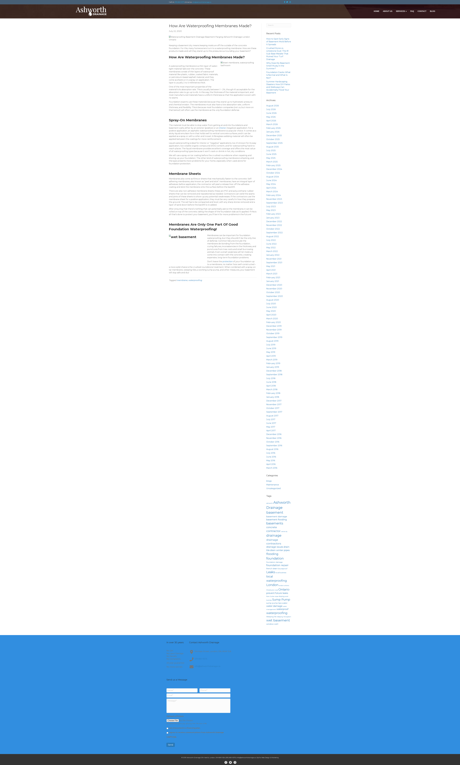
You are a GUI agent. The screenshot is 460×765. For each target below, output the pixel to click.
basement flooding (276, 519)
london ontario (284, 585)
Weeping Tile (271, 617)
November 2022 (274, 225)
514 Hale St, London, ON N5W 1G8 (213, 757)
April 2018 (271, 386)
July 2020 (271, 304)
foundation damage (274, 562)
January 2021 (272, 281)
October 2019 (272, 333)
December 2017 (274, 401)
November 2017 (274, 404)
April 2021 (271, 270)
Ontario (283, 589)
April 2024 (271, 188)
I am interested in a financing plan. (184, 728)
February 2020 (273, 322)
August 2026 (272, 106)
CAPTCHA (171, 737)
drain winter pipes (280, 550)
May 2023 (271, 210)
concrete (271, 527)
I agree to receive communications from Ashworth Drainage (196, 732)
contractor (273, 531)
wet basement (278, 620)
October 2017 (272, 408)
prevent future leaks (277, 593)
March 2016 (271, 468)
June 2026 (271, 113)
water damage (274, 606)
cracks (283, 531)
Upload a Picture (175, 716)
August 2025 (272, 147)
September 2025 (274, 143)
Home (376, 11)
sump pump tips (274, 603)
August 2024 (272, 177)
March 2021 (271, 274)
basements (274, 523)
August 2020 (272, 300)
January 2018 (272, 397)
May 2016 (270, 460)
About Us (387, 11)
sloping (281, 596)
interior (222, 128)
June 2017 (271, 423)
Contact (422, 11)
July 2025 (271, 150)
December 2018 (274, 371)
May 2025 (271, 158)
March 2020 (272, 318)
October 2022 (273, 229)
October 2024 (273, 173)
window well (272, 624)
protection (227, 261)
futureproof (282, 569)
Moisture (270, 590)
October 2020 (273, 292)
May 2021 (270, 266)
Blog (432, 11)
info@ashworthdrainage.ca (201, 2)
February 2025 (273, 165)
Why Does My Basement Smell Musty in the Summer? (278, 66)
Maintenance (272, 485)
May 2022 (271, 247)
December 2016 (273, 434)
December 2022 (274, 221)
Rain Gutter (270, 596)
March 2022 (272, 251)
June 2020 (271, 307)
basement (274, 512)
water (285, 603)
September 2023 (274, 203)
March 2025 (272, 162)
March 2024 (272, 191)
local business (281, 573)
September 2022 (274, 232)
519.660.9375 (179, 2)
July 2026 (271, 109)
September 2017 (274, 412)
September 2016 (274, 445)
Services (400, 11)
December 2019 (274, 326)
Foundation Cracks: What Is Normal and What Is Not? (278, 75)
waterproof (282, 609)
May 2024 (271, 184)
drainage (273, 535)
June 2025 (271, 154)
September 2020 (274, 296)
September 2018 (274, 374)
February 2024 (273, 195)
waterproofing (195, 280)
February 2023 (273, 214)
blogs (269, 481)
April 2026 (271, 121)
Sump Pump (281, 599)
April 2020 (271, 315)
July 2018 (270, 378)
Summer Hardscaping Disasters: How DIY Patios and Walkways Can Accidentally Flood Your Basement (278, 87)
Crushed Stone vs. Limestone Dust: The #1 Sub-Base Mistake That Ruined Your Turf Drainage (277, 53)
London (272, 585)
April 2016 (271, 464)
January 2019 (272, 367)
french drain (271, 568)
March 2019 (271, 360)
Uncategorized (273, 488)
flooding (272, 554)
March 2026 (272, 124)
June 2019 (271, 348)
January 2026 (272, 132)
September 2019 (274, 337)
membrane (182, 280)
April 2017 (271, 430)
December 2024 (274, 169)
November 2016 (273, 438)
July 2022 (271, 240)
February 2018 (273, 393)
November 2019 (274, 330)
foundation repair (277, 565)
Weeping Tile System (284, 617)
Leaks (270, 572)
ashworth (269, 503)
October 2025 (273, 139)
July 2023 (271, 206)
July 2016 (270, 453)
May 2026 (271, 117)
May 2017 (270, 427)
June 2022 (271, 244)
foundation (275, 558)
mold (276, 590)
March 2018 (271, 389)
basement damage (276, 516)
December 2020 (274, 285)
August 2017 (272, 416)
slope (276, 596)
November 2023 (274, 199)
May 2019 (270, 352)
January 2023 (272, 218)
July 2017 (270, 419)
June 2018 (271, 382)
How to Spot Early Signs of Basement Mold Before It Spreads (278, 42)
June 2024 (271, 180)
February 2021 (273, 277)
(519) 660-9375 (231, 757)
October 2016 (272, 442)
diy (286, 531)
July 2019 (270, 345)
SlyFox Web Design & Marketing (268, 757)
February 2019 (273, 363)
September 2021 (274, 262)
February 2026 (273, 128)
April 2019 (271, 356)
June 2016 (271, 457)
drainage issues (274, 546)
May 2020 (271, 311)
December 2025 (274, 135)
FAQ (412, 11)
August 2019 (272, 341)
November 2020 (274, 289)
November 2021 (274, 259)
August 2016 (272, 449)
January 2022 (272, 255)
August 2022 (272, 236)
